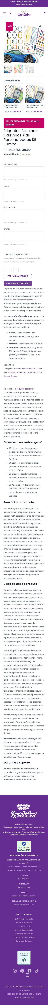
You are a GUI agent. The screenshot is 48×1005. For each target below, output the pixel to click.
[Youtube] (27, 975)
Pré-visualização (18, 276)
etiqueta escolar (24, 389)
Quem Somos (24, 926)
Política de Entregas (24, 933)
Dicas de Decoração (24, 922)
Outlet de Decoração (24, 919)
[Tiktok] (37, 971)
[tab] (24, 164)
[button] (10, 13)
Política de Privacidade (24, 937)
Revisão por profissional (17, 254)
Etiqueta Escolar (21, 369)
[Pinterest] (22, 971)
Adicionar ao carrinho (17, 283)
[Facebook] (29, 971)
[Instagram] (15, 971)
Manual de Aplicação (24, 930)
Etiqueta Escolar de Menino (24, 372)
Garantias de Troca (24, 941)
